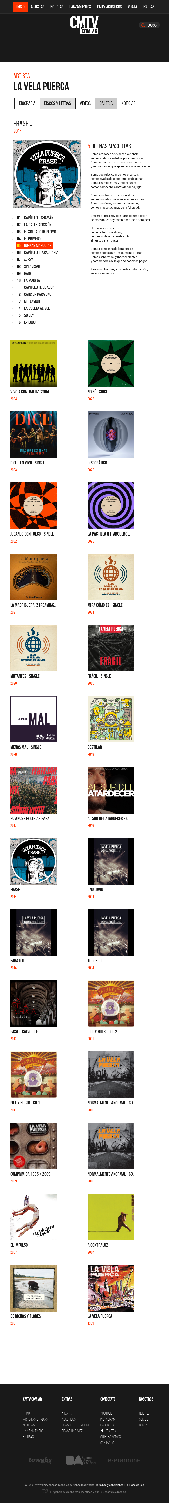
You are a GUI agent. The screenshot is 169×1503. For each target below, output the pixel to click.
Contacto (107, 1442)
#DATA (132, 6)
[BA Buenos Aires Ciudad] (80, 1460)
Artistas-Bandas (35, 1419)
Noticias (56, 6)
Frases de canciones (76, 1425)
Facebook (107, 1425)
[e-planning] (124, 1460)
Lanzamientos (80, 6)
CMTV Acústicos (109, 6)
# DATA (67, 1413)
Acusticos (69, 1419)
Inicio (20, 6)
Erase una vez (72, 1431)
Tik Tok (111, 1431)
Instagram (107, 1419)
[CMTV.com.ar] (84, 25)
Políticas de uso (134, 1485)
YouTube (106, 1413)
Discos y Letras (57, 103)
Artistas (37, 6)
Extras (149, 6)
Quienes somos (110, 1436)
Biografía (27, 103)
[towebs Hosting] (40, 1460)
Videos (85, 103)
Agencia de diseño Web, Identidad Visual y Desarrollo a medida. (89, 1492)
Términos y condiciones (109, 1485)
